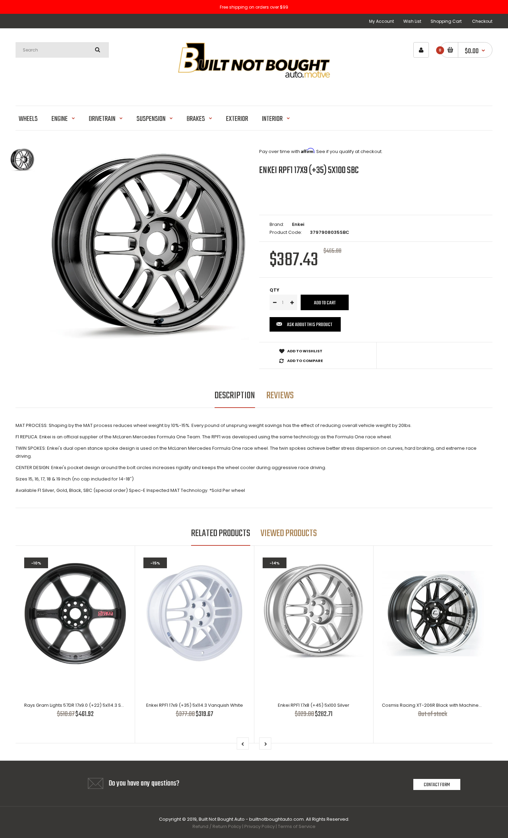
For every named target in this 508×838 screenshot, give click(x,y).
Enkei (298, 224)
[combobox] (62, 50)
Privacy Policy (259, 826)
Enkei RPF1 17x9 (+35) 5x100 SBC (309, 170)
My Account (381, 21)
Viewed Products (289, 533)
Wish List (412, 21)
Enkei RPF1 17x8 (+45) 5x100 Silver (313, 705)
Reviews (280, 395)
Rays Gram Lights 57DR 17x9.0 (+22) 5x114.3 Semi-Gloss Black (91, 705)
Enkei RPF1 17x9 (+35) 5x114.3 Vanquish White (194, 705)
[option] (149, 247)
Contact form (437, 785)
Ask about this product (309, 325)
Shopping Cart (446, 21)
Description (235, 395)
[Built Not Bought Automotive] (254, 88)
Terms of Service (297, 826)
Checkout (482, 21)
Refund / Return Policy (216, 826)
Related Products (220, 533)
